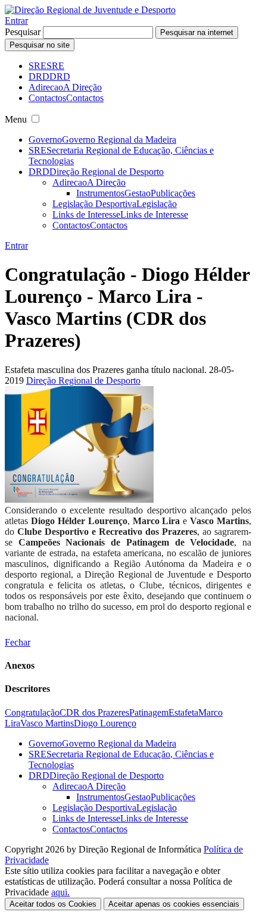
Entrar (16, 20)
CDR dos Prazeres (94, 712)
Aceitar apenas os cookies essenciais (173, 904)
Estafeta (183, 712)
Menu (16, 119)
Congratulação (32, 712)
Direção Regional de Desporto (83, 380)
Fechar (17, 642)
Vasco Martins (47, 723)
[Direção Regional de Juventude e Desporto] (90, 10)
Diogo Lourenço (105, 723)
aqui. (60, 892)
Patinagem (148, 712)
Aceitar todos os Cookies (53, 904)
